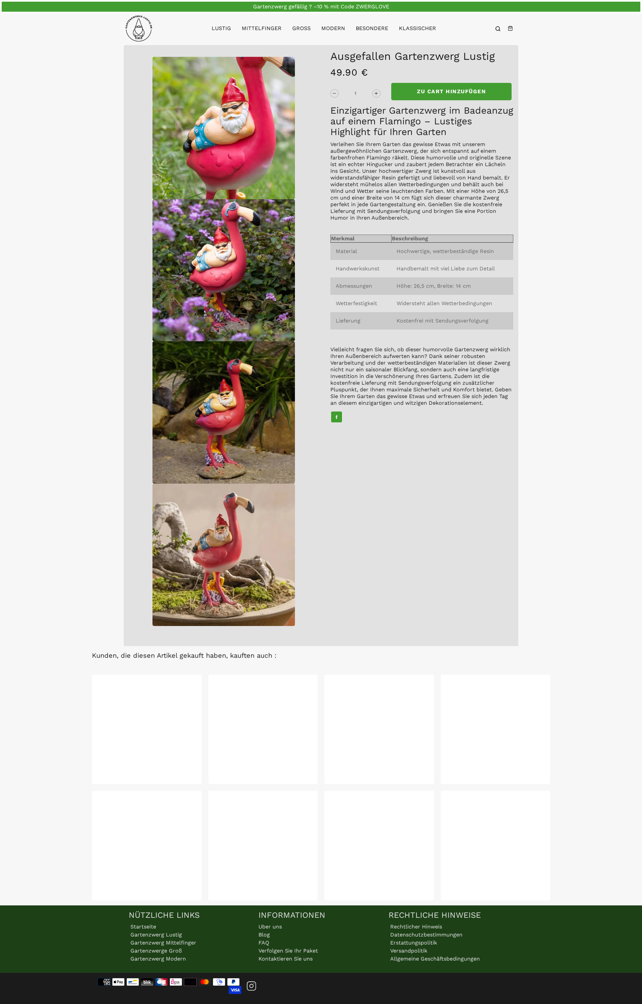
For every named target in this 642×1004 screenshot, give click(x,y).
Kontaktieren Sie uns (285, 959)
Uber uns (270, 926)
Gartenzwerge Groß (156, 951)
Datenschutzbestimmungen (426, 934)
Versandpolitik (408, 951)
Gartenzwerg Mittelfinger (163, 942)
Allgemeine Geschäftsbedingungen (435, 959)
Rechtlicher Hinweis (416, 926)
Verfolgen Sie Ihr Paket (288, 951)
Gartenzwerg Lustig (156, 934)
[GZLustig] (138, 28)
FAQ (263, 942)
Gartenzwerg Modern (158, 959)
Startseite (143, 926)
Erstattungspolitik (413, 942)
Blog (264, 934)
